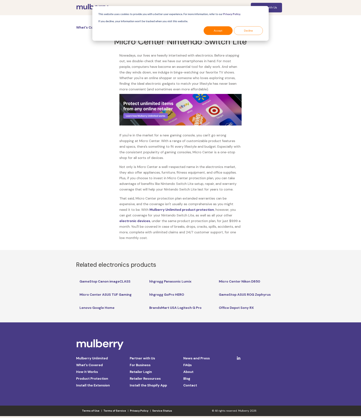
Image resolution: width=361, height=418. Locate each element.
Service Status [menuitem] (162, 410)
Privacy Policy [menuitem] (139, 410)
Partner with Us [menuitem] (142, 358)
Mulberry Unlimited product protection (181, 209)
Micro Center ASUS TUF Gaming (106, 294)
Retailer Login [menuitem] (141, 372)
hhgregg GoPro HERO (166, 294)
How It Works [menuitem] (87, 372)
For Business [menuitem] (140, 365)
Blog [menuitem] (186, 378)
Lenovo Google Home (97, 307)
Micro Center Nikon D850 (239, 281)
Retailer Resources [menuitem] (145, 378)
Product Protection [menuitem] (92, 378)
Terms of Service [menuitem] (114, 410)
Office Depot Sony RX (236, 307)
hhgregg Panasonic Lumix (170, 281)
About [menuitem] (188, 372)
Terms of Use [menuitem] (90, 410)
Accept (218, 30)
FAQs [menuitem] (187, 365)
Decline (248, 30)
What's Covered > (91, 27)
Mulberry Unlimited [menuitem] (92, 358)
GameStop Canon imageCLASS (105, 281)
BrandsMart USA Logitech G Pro (175, 307)
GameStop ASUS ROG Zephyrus (245, 294)
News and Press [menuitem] (196, 358)
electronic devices (134, 221)
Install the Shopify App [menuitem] (148, 385)
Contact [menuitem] (190, 385)
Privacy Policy (231, 14)
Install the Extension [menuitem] (93, 385)
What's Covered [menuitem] (89, 365)
